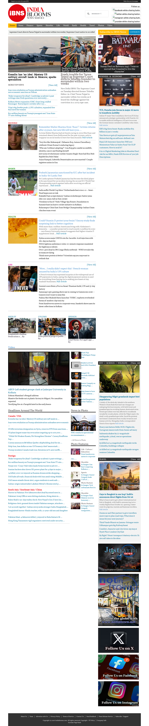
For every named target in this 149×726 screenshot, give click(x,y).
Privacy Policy (55, 717)
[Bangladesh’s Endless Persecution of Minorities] (22, 325)
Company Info (101, 720)
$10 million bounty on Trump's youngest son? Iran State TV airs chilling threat (31, 114)
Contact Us (80, 717)
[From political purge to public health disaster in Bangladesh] (52, 326)
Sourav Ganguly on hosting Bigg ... (88, 384)
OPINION (72, 316)
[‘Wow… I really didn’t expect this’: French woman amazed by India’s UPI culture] (22, 279)
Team (31, 717)
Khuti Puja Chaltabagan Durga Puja (88, 355)
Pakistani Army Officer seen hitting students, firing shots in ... (34, 496)
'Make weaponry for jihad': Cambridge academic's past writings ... (35, 458)
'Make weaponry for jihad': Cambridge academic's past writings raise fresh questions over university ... (31, 97)
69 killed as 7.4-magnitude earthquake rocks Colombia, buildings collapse (118, 444)
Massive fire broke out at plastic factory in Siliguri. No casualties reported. (35, 400)
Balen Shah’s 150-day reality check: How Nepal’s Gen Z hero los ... (35, 500)
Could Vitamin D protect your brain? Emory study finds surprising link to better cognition (67, 222)
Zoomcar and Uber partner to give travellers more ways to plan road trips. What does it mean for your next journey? (118, 516)
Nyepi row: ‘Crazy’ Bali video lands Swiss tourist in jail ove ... (33, 466)
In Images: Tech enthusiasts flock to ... (88, 487)
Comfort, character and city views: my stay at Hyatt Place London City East (118, 530)
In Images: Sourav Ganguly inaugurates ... (88, 508)
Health (83, 25)
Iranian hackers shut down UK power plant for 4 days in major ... (35, 469)
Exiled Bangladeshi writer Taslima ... (88, 400)
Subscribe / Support (121, 717)
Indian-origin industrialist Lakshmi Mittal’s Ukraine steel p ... (34, 484)
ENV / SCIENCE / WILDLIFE (113, 363)
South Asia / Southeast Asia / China (25, 489)
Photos (101, 25)
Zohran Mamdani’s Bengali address (23, 395)
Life (58, 25)
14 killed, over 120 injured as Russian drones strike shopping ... (34, 473)
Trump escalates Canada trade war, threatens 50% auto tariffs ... (35, 450)
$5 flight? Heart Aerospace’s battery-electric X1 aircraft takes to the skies (119, 537)
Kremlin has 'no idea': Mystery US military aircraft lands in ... (33, 419)
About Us (24, 717)
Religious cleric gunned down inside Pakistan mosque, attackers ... (36, 503)
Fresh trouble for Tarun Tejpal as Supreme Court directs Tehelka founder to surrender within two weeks (78, 79)
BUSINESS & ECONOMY (110, 76)
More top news (16, 85)
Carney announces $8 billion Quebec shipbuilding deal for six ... (35, 442)
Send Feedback (91, 717)
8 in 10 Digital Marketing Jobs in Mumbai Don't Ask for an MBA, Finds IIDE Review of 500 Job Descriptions (119, 154)
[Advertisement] (119, 260)
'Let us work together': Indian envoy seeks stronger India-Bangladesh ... (38, 507)
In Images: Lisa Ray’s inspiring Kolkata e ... (87, 467)
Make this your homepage (131, 1)
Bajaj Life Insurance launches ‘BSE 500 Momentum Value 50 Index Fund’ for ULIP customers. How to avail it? (117, 145)
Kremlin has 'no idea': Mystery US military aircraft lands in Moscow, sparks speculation (32, 77)
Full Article (87, 137)
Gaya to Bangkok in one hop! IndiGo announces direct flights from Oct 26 (116, 496)
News (20, 25)
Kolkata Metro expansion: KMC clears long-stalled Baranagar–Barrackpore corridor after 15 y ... (29, 102)
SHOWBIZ (12, 123)
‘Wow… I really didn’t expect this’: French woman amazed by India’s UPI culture (63, 270)
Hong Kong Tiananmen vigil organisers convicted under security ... (36, 520)
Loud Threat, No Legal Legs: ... (81, 340)
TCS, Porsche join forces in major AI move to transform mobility (119, 111)
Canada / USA (14, 416)
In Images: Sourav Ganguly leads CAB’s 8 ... (88, 477)
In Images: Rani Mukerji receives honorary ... (87, 498)
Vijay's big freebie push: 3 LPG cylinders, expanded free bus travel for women (31, 108)
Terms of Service (68, 717)
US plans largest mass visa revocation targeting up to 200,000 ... (35, 432)
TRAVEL (102, 459)
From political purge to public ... (52, 336)
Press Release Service (106, 717)
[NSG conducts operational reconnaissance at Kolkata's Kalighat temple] (83, 423)
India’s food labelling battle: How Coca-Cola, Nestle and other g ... (77, 70)
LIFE (10, 264)
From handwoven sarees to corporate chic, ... (83, 456)
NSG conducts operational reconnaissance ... (82, 434)
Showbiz (49, 25)
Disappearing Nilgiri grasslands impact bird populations (119, 398)
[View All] (53, 85)
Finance (30, 25)
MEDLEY (12, 316)
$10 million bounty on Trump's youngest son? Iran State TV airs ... (35, 462)
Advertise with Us (42, 717)
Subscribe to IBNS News (113, 32)
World (66, 25)
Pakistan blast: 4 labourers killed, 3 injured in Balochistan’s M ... (35, 517)
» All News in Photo (78, 440)
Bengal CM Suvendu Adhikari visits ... (88, 375)
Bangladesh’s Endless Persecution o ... (17, 335)
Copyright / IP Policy (88, 720)
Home (12, 25)
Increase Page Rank (74, 723)
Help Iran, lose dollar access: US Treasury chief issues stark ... (33, 446)
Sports (39, 25)
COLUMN (42, 316)
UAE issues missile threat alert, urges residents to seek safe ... (33, 480)
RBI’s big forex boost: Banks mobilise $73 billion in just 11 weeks (116, 130)
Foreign (12, 455)
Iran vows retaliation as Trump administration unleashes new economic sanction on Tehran (32, 91)
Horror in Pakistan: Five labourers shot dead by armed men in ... (35, 492)
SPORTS (11, 169)
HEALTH (12, 217)
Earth (74, 25)
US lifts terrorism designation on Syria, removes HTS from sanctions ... (38, 429)
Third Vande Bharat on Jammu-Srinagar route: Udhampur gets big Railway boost (119, 524)
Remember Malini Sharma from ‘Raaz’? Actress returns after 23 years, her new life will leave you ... (67, 128)
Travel (92, 25)
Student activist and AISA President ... (88, 365)
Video (109, 25)
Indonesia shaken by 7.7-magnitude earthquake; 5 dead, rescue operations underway (115, 436)
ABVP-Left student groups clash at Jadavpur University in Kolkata (37, 391)
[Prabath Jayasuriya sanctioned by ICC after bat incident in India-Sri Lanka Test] (22, 183)
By (23, 336)
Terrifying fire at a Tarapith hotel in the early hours (29, 404)
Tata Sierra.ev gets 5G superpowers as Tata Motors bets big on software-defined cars (117, 137)
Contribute (135, 32)
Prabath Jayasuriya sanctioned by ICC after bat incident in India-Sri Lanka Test (67, 174)
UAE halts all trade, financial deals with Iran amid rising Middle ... (36, 476)
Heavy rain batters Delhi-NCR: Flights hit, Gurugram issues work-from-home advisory (118, 428)
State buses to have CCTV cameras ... (88, 392)
